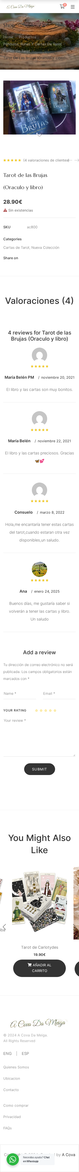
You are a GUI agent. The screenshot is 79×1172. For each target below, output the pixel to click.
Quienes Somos (16, 1067)
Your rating (14, 710)
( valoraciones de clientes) (46, 160)
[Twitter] (36, 258)
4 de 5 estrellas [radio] (50, 710)
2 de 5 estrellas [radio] (41, 710)
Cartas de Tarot (16, 51)
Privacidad (12, 1117)
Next (74, 927)
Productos (27, 37)
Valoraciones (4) (39, 300)
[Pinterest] (52, 258)
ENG (7, 1053)
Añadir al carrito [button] (42, 968)
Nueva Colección (45, 247)
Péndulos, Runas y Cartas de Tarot (32, 44)
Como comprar (16, 1105)
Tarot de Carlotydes (39, 947)
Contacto (11, 1090)
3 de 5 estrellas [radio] (46, 710)
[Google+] (44, 258)
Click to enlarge (68, 88)
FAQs (7, 1128)
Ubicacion (11, 1078)
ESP (25, 1053)
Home (8, 37)
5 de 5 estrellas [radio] (55, 710)
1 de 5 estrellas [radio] (37, 710)
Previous (4, 927)
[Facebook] (29, 258)
